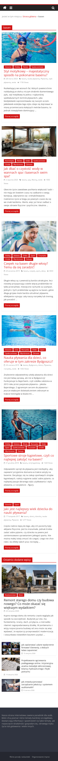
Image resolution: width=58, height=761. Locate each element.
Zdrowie (29, 164)
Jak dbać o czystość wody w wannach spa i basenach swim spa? (25, 172)
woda (14, 82)
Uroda (7, 164)
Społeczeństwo (37, 67)
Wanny (34, 180)
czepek (32, 271)
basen (24, 78)
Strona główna (29, 16)
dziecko (38, 516)
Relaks (25, 67)
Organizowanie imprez (41, 757)
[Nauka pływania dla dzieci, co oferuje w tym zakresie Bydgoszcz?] (29, 317)
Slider (28, 160)
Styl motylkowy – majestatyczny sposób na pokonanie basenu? (26, 73)
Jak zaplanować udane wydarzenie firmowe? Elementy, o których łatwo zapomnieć (37, 647)
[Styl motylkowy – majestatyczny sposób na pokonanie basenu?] (29, 34)
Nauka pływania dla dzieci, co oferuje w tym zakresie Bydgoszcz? (28, 359)
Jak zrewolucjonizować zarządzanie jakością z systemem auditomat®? (37, 684)
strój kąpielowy (34, 463)
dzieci (40, 365)
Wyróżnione (18, 164)
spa (29, 180)
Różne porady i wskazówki (20, 757)
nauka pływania (33, 78)
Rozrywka (25, 349)
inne (16, 349)
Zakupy (29, 259)
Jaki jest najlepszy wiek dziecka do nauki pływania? (28, 511)
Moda (25, 444)
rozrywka (7, 369)
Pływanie (44, 78)
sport (38, 271)
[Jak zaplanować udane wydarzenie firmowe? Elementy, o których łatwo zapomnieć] (11, 643)
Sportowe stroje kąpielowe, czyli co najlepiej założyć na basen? (29, 457)
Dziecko (8, 67)
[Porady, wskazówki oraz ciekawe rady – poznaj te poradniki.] (5, 8)
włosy (43, 271)
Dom (21, 595)
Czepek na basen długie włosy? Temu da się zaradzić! (26, 265)
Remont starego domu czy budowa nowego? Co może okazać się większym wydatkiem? (29, 604)
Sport (33, 255)
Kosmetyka (9, 160)
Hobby (17, 67)
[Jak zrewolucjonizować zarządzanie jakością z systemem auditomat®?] (11, 680)
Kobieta (17, 255)
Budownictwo (10, 595)
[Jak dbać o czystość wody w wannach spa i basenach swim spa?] (29, 127)
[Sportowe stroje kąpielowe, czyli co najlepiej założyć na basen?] (29, 411)
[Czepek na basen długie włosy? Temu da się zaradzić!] (29, 222)
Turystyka (42, 255)
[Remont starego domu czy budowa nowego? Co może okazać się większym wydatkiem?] (29, 566)
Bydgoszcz (33, 365)
